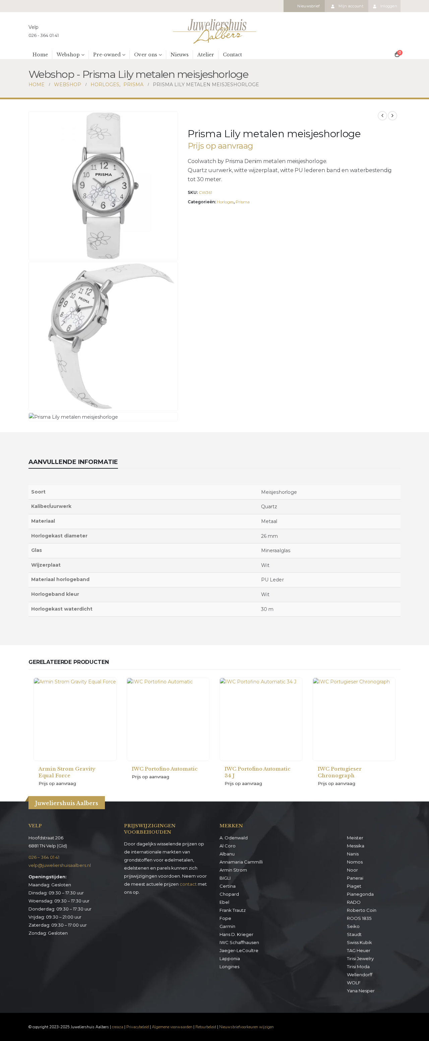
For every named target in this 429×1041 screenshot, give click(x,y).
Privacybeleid (137, 1027)
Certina (228, 886)
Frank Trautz (233, 910)
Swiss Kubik (359, 942)
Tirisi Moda (358, 966)
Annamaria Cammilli (241, 862)
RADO (354, 902)
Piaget (354, 886)
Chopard (229, 894)
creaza (117, 1027)
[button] (171, 254)
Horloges (225, 201)
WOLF (354, 982)
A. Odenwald (234, 837)
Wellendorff (359, 974)
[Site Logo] (214, 31)
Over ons (145, 55)
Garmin (227, 926)
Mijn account (351, 6)
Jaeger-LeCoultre (239, 950)
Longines (229, 966)
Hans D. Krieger (236, 934)
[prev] (382, 115)
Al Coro (228, 845)
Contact (232, 55)
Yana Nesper (361, 990)
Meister (355, 837)
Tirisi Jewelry (360, 958)
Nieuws (180, 55)
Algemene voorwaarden (172, 1027)
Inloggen (388, 6)
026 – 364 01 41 (43, 857)
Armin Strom (233, 870)
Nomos (355, 862)
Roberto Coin (361, 910)
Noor (352, 870)
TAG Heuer (358, 950)
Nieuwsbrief (308, 6)
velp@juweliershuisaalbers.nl (59, 865)
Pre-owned (107, 55)
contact (188, 884)
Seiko (353, 926)
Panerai (355, 878)
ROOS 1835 (359, 918)
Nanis (353, 853)
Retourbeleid (205, 1027)
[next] (392, 115)
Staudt (354, 934)
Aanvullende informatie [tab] (73, 462)
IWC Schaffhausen (239, 942)
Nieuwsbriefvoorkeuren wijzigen (246, 1027)
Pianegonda (360, 894)
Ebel (224, 902)
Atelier (205, 55)
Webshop (68, 55)
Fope (225, 918)
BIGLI (225, 878)
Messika (355, 845)
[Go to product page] (75, 719)
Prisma (243, 201)
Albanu (227, 853)
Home (40, 55)
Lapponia (230, 958)
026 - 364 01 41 (43, 35)
